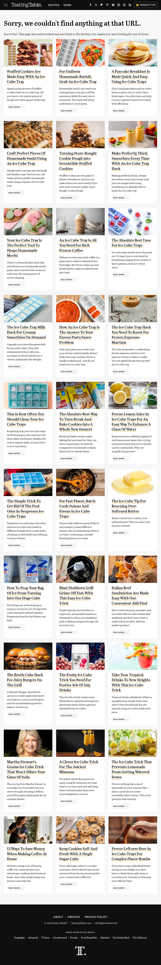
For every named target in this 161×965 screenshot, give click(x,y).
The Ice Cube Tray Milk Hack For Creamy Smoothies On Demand (26, 332)
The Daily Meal (121, 937)
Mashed (104, 937)
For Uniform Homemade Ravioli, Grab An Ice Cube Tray (78, 76)
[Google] (124, 5)
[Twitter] (96, 5)
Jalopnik (33, 937)
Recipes (53, 5)
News (67, 5)
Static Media (60, 923)
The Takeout (140, 937)
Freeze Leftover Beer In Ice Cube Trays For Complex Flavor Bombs (131, 854)
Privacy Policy (96, 917)
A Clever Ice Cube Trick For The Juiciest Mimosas (78, 767)
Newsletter (147, 4)
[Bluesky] (113, 5)
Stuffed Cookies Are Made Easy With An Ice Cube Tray (26, 76)
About (58, 917)
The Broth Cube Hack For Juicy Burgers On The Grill (25, 680)
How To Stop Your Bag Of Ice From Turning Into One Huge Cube (25, 593)
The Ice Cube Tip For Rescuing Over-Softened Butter (129, 506)
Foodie (74, 937)
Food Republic (89, 937)
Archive (74, 917)
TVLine (45, 937)
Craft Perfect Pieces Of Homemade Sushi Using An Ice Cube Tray (27, 158)
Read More (14, 107)
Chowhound (60, 937)
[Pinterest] (107, 5)
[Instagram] (118, 5)
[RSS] (130, 5)
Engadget (19, 937)
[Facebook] (90, 5)
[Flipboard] (101, 5)
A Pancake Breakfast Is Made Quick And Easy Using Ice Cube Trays (131, 76)
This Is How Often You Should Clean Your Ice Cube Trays (25, 419)
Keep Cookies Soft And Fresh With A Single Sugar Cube (78, 854)
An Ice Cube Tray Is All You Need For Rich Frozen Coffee (78, 245)
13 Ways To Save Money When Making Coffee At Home (27, 854)
